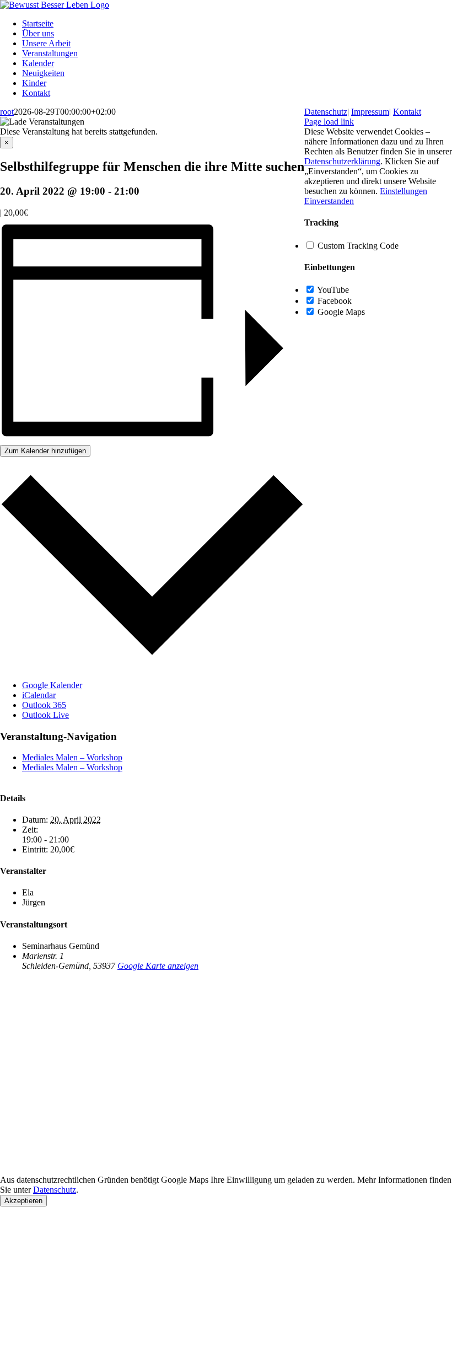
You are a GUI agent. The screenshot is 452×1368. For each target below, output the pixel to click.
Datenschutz (54, 1189)
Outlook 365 (44, 705)
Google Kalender (52, 685)
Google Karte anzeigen (157, 965)
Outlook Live (45, 715)
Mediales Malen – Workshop (72, 757)
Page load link (329, 121)
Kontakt (407, 111)
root (7, 111)
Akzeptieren (23, 1201)
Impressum (370, 111)
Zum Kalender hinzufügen (45, 451)
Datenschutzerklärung (342, 161)
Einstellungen (403, 191)
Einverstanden (329, 201)
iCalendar (39, 695)
